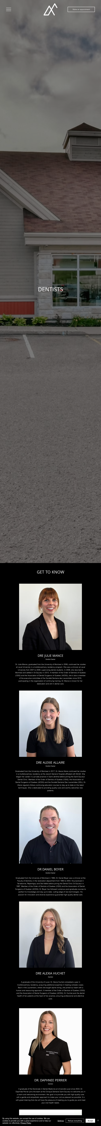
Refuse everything (75, 1120)
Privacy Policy (25, 1123)
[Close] (98, 1120)
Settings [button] (61, 1120)
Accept (90, 1120)
